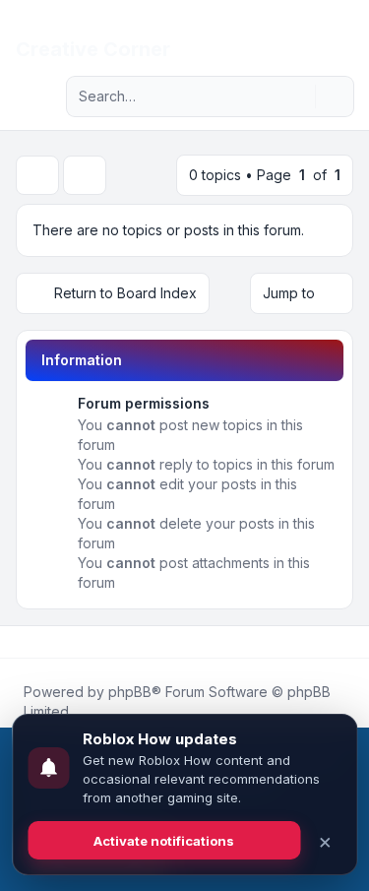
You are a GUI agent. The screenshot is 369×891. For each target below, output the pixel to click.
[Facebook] (20, 642)
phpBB (130, 691)
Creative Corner (93, 49)
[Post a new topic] (37, 175)
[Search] (298, 96)
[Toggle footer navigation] (345, 642)
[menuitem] (322, 31)
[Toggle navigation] (345, 31)
